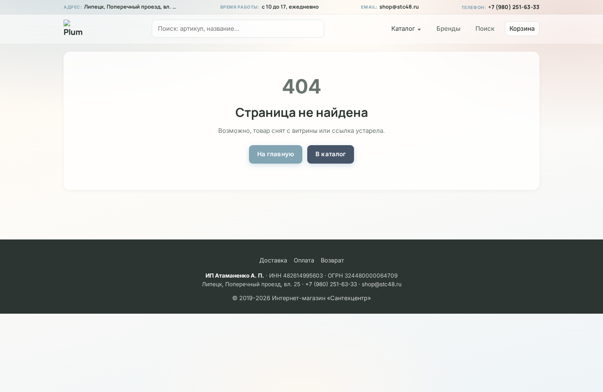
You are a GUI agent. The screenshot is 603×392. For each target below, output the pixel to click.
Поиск (484, 28)
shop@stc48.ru (399, 7)
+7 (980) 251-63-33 (513, 7)
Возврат (332, 260)
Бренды (448, 28)
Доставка (273, 260)
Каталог (403, 28)
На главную (276, 154)
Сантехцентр (349, 297)
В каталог (330, 154)
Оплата (304, 260)
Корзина (522, 28)
